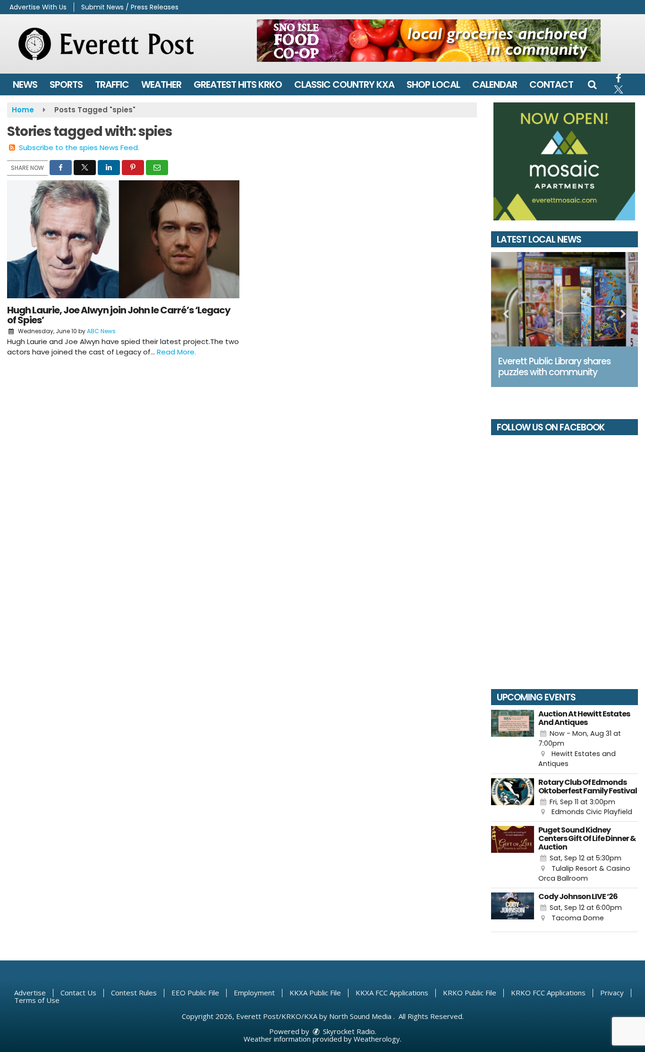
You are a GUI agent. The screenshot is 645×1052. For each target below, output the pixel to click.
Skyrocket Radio (348, 1031)
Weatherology (377, 1039)
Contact (551, 84)
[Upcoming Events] (513, 739)
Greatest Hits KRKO (238, 84)
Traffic (112, 84)
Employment (254, 992)
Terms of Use (36, 1000)
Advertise (30, 992)
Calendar (494, 84)
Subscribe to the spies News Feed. (79, 147)
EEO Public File (195, 992)
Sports (66, 84)
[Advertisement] (429, 40)
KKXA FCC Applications (392, 992)
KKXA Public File (315, 992)
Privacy (612, 992)
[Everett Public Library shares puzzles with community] (564, 299)
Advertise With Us (38, 7)
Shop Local (433, 84)
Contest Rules (134, 992)
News (25, 84)
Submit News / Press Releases (129, 7)
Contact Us (78, 992)
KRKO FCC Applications (548, 992)
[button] (592, 84)
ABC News (101, 331)
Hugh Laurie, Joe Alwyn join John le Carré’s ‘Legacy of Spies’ (118, 315)
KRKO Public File (469, 992)
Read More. (176, 352)
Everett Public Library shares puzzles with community (554, 367)
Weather (161, 84)
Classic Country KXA (344, 84)
